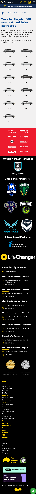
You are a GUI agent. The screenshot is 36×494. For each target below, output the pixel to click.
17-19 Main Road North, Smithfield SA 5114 (17, 317)
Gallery (5, 433)
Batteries (4, 407)
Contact (5, 423)
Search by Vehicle (7, 384)
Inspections (5, 409)
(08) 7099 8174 (9, 331)
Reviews (5, 437)
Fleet (4, 428)
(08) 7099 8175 (9, 343)
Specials (5, 421)
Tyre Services (6, 414)
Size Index (5, 446)
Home (5, 13)
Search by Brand (7, 388)
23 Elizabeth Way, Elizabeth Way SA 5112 (16, 340)
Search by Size (6, 386)
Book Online (6, 425)
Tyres (4, 381)
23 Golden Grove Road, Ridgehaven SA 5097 (17, 328)
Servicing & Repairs (8, 411)
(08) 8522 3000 (9, 308)
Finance (4, 444)
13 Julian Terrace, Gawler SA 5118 (14, 305)
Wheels (5, 395)
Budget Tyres (6, 450)
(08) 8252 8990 (9, 296)
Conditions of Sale (23, 485)
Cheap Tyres (6, 453)
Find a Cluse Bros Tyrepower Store (19, 6)
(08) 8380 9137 (9, 354)
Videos (4, 435)
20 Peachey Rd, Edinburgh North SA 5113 (16, 293)
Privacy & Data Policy (12, 485)
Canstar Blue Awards (8, 448)
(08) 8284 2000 (9, 320)
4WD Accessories (7, 405)
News (4, 430)
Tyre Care (5, 391)
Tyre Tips (4, 393)
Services (5, 402)
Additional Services (8, 418)
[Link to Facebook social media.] (16, 489)
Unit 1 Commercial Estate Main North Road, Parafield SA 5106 (16, 281)
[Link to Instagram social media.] (20, 489)
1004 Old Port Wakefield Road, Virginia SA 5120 (18, 351)
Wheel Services (6, 416)
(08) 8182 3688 (9, 285)
